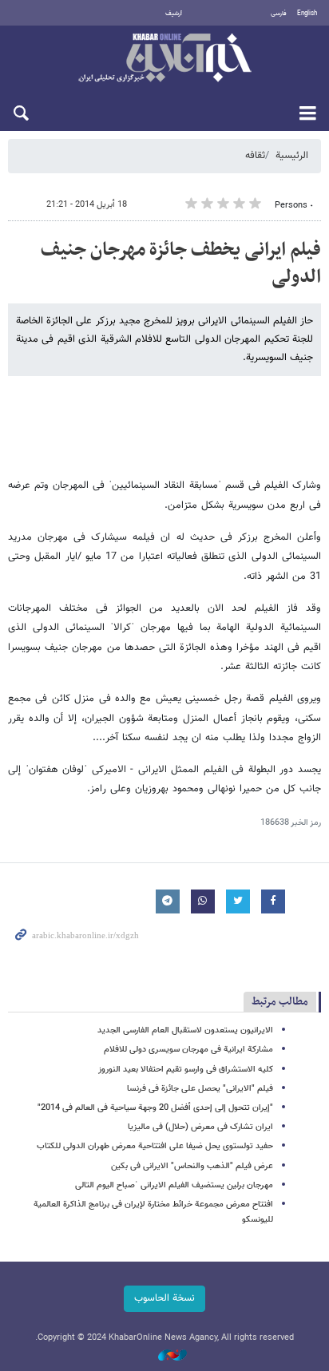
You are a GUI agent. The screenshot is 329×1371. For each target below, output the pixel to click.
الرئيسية (291, 156)
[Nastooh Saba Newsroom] (164, 1356)
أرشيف (173, 13)
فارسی (279, 13)
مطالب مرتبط (280, 1002)
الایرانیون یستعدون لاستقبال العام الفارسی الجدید (185, 1030)
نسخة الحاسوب (164, 1298)
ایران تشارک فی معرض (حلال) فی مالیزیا (200, 1127)
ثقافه (255, 156)
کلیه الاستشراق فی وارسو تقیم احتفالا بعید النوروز (185, 1069)
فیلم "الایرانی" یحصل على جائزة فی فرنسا (200, 1089)
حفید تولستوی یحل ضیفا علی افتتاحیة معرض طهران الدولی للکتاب (155, 1146)
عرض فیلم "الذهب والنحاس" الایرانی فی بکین (192, 1166)
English (307, 13)
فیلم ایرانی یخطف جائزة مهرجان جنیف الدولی (181, 263)
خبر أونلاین (164, 59)
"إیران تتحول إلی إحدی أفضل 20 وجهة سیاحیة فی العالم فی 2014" (155, 1108)
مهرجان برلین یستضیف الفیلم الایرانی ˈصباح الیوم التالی (174, 1185)
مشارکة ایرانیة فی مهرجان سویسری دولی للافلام (188, 1049)
